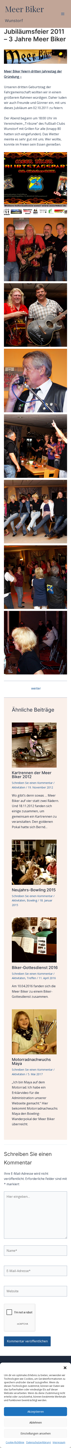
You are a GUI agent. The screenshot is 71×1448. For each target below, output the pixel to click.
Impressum (59, 1442)
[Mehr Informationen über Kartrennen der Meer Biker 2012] (35, 745)
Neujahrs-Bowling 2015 (34, 890)
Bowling (32, 900)
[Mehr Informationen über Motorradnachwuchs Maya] (35, 1031)
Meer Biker (24, 9)
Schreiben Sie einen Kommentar (32, 783)
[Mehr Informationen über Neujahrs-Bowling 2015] (35, 862)
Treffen (31, 978)
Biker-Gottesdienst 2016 (35, 967)
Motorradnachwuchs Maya (31, 1061)
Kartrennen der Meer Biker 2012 (31, 774)
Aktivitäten (18, 787)
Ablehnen (35, 1422)
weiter (36, 688)
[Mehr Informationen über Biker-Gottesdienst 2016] (35, 939)
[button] (65, 1368)
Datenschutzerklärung (38, 1442)
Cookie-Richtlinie (15, 1442)
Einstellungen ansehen (36, 1433)
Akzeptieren (35, 1411)
